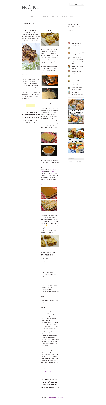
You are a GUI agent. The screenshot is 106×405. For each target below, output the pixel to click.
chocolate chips (27, 115)
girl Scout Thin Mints (31, 117)
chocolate (36, 114)
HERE (32, 76)
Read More (30, 105)
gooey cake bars (27, 120)
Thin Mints (35, 120)
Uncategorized (34, 111)
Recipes (52, 381)
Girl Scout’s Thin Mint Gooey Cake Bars (30, 29)
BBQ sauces (52, 171)
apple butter (53, 382)
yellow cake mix (30, 122)
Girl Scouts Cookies (32, 118)
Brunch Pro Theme (52, 397)
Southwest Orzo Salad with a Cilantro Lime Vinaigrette (77, 82)
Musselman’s (48, 371)
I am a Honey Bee (30, 7)
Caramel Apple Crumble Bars (50, 29)
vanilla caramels (50, 387)
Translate (78, 161)
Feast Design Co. (61, 397)
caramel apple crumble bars (49, 384)
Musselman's (44, 385)
